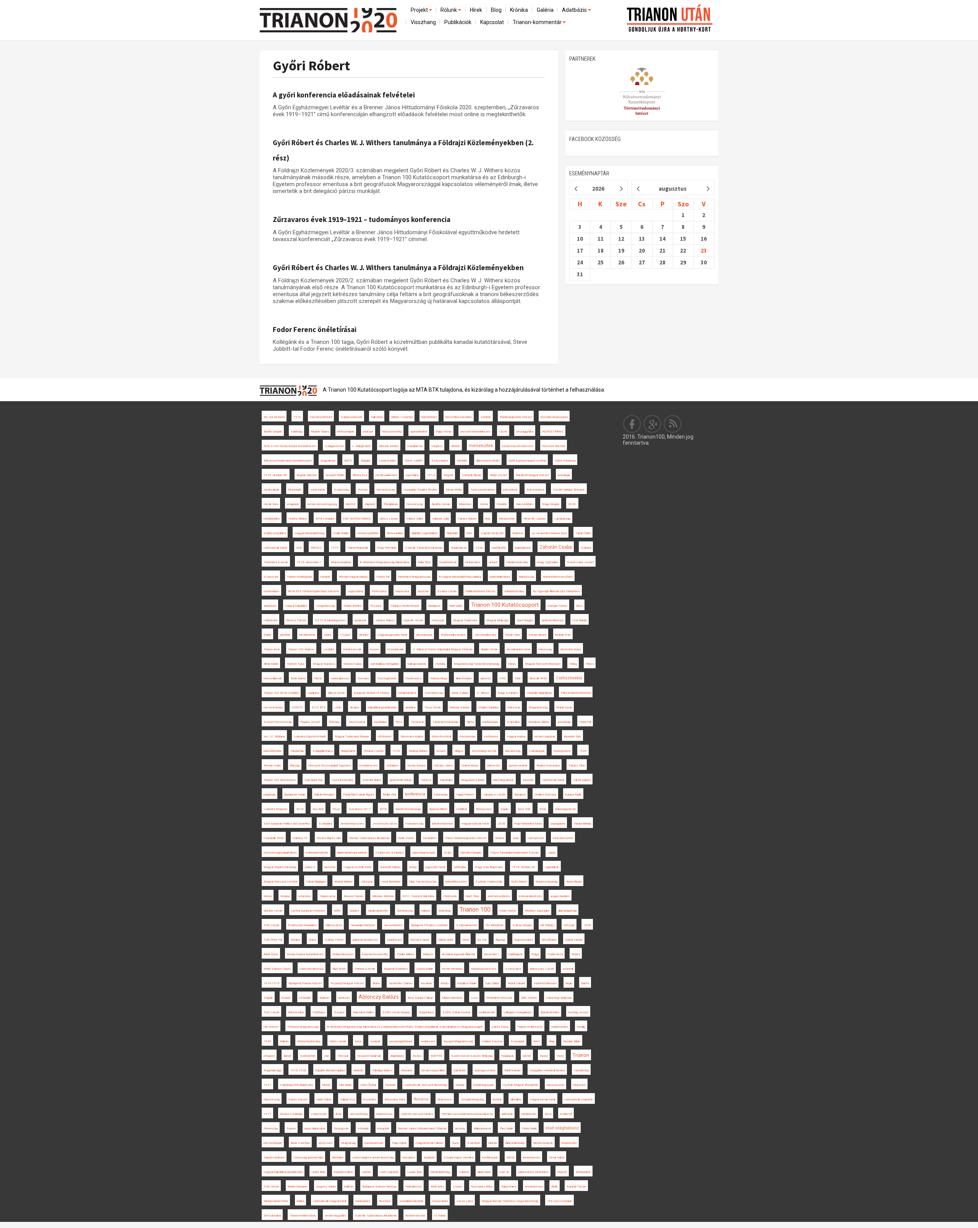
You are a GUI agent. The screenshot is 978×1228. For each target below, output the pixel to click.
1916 (297, 417)
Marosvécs (444, 1099)
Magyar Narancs (324, 664)
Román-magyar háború (353, 576)
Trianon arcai (327, 896)
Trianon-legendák (357, 547)
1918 (396, 751)
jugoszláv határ (435, 867)
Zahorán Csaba (555, 547)
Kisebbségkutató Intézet (516, 417)
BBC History (529, 998)
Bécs (579, 606)
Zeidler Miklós (405, 954)
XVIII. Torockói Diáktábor (418, 896)
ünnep (413, 867)
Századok (518, 1041)
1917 (267, 1114)
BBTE (348, 460)
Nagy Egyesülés (547, 562)
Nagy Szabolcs (508, 693)
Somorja (363, 678)
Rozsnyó (384, 1201)
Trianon (581, 1055)
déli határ (507, 1114)
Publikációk (457, 22)
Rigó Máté (339, 968)
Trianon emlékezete (529, 1027)
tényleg (285, 896)
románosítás (307, 635)
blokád (493, 1143)
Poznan (363, 489)
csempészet (536, 838)
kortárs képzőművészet (517, 446)
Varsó (560, 1056)
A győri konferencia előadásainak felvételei (344, 94)
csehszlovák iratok (275, 547)
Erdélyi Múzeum (342, 954)
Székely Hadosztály (489, 881)
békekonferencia (442, 823)
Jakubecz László (494, 794)
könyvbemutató (563, 838)
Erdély (267, 635)
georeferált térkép (401, 780)
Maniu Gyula (564, 707)
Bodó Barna (298, 678)
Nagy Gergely (550, 504)
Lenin (337, 707)
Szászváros (513, 968)
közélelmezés (368, 765)
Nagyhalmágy (273, 1070)
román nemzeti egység (322, 504)
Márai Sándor (516, 983)
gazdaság (564, 722)
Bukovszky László (542, 968)
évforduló (305, 998)
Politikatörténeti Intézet (480, 591)
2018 (300, 809)
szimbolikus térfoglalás (384, 664)
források (390, 1085)
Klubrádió (452, 533)
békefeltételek (273, 751)
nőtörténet (385, 736)
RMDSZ (316, 547)
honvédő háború (390, 867)
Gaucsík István (413, 620)
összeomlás (467, 736)
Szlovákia (513, 722)
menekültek (481, 445)
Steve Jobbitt (414, 460)
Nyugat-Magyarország (458, 1041)
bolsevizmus (384, 1114)
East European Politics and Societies (287, 823)
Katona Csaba (352, 664)
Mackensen (569, 1143)
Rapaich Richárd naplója (330, 1070)
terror (358, 1041)
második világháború (539, 693)
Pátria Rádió (529, 1128)
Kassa (544, 1056)
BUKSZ (351, 504)
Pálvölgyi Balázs (382, 1070)
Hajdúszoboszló (351, 417)
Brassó (455, 446)
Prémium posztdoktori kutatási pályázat (467, 1114)
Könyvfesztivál (441, 736)
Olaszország (272, 1099)
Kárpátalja (446, 780)
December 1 (492, 954)
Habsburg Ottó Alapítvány (296, 1085)
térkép (268, 896)
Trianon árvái (271, 649)
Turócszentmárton (482, 489)
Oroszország (414, 504)
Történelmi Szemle (276, 562)
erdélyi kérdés (559, 1027)
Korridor (460, 1085)
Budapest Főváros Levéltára (429, 925)
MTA (383, 809)
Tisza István (432, 707)
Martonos (579, 1085)
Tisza (336, 809)
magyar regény (516, 736)
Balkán (284, 1041)
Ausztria (329, 867)
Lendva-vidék (387, 460)
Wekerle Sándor (460, 707)
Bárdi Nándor (512, 1070)
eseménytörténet (321, 417)
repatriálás (380, 722)
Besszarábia (395, 533)
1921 (267, 1085)
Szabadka (325, 823)
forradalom (429, 838)
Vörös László (337, 1041)
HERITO (297, 707)
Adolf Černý (271, 954)
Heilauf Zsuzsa (492, 1041)
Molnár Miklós (343, 881)
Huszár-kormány (342, 780)
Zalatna (464, 1172)
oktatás (460, 1128)
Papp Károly (399, 1143)
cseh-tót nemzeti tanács (417, 1114)
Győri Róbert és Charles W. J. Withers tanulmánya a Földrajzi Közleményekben (398, 267)
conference (491, 736)
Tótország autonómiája (308, 1157)
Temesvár (417, 722)
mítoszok (438, 620)
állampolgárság (567, 910)
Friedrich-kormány (517, 562)
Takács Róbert (467, 518)
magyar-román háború (429, 1143)
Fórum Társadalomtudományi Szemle (514, 852)
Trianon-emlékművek (303, 1215)
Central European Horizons (308, 910)
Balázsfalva (508, 1186)
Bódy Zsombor (300, 1143)
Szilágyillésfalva (322, 751)
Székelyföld (307, 1056)
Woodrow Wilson (538, 722)
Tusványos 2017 (359, 809)
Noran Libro (512, 635)
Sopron (291, 1128)
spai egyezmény (484, 1070)
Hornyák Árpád (471, 475)
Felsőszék (450, 896)
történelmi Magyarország (414, 576)
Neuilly (581, 1027)
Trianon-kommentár (538, 22)
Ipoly (516, 838)
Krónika (519, 10)
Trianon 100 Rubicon (301, 649)
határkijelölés (272, 518)
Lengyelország (325, 606)
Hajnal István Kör (492, 533)
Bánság (295, 765)
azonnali (568, 968)
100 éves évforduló (559, 1201)
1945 (267, 1041)
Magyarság (348, 1143)
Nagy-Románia (386, 547)
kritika (300, 1201)
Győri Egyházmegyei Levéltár (527, 460)
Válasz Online (414, 518)
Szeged (339, 1012)
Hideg (573, 664)
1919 (334, 547)
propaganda (558, 823)
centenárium (271, 591)
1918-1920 (298, 1070)
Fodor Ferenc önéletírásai (314, 329)
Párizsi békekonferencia (576, 693)
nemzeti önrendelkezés (475, 431)
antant (493, 562)
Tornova (426, 780)
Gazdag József (578, 1012)
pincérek (285, 635)
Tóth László (271, 925)
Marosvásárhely (341, 562)
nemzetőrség (359, 1114)
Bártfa (585, 983)
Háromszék (319, 1114)
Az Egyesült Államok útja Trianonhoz (556, 591)
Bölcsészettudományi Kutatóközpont (288, 460)
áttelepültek (583, 1172)
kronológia (564, 475)
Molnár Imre (563, 635)
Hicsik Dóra (271, 504)
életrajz (364, 635)
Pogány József (310, 722)
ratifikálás (460, 867)
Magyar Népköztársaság (280, 867)
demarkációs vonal (518, 649)
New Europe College (420, 998)
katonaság (440, 794)
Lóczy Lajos (465, 1201)
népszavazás (555, 1085)
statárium (392, 765)
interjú (445, 983)
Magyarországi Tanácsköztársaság (476, 664)
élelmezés (493, 765)
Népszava (402, 591)
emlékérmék (487, 1012)
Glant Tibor (472, 896)
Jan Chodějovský (485, 635)
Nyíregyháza (562, 751)
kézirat (286, 998)
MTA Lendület (325, 518)
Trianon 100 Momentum (280, 780)
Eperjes (354, 910)
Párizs (590, 664)
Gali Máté (459, 1070)
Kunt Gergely (525, 620)
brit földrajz (548, 925)
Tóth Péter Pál (273, 939)
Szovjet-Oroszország (277, 722)
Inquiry (504, 809)
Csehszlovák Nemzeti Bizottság (425, 1085)
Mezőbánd (549, 939)
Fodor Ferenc (507, 910)
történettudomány (309, 1041)
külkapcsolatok (417, 664)
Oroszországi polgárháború (280, 852)
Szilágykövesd (334, 446)
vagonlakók (552, 867)
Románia (421, 1099)
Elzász (417, 1056)
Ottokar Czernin (374, 751)
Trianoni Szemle (365, 968)
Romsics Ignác (419, 939)
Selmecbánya (535, 489)
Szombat (473, 1143)
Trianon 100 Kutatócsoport (505, 604)
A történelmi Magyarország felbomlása (384, 562)
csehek (366, 1172)
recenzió (423, 591)
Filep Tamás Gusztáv (423, 881)
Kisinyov (428, 954)
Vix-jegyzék (341, 1128)
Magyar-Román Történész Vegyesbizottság (510, 1201)
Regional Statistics (396, 968)
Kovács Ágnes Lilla (328, 838)
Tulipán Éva (347, 1099)
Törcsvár (342, 1056)
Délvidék (462, 460)
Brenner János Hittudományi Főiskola (422, 1128)
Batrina (499, 838)
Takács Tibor (576, 765)
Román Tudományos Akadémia (369, 838)
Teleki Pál (585, 722)
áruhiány (410, 707)
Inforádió (363, 1128)
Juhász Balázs (385, 620)
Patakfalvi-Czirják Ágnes (358, 794)
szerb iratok (317, 489)
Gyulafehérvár (448, 562)
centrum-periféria (367, 533)
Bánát (287, 1056)
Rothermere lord (415, 1215)
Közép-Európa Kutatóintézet (305, 954)
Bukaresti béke (550, 1012)
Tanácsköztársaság (445, 722)
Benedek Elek (572, 736)
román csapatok (544, 736)
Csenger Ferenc (557, 606)
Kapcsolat (492, 22)
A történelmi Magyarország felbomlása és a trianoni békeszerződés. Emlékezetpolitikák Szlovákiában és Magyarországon (405, 1027)
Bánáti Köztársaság (408, 809)
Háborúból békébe (317, 852)
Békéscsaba (296, 1012)
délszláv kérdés (388, 446)
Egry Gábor (492, 983)
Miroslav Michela (382, 896)
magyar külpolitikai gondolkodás (283, 1172)
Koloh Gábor (323, 1099)
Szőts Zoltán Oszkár (456, 1012)
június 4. (310, 867)
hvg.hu (374, 649)
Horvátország (434, 693)
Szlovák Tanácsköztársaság (423, 547)
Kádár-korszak (352, 649)
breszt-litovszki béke (458, 417)
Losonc (457, 1186)
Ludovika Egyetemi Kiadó (310, 736)
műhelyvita (270, 620)
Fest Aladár (579, 620)
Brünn (376, 983)
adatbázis (270, 606)
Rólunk (449, 10)
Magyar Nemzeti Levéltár (280, 881)
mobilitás (461, 809)
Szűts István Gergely (396, 1012)
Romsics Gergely (470, 852)
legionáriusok (523, 547)
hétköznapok (345, 431)
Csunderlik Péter (274, 838)
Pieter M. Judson (534, 518)
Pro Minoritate (495, 925)
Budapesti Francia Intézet (305, 983)
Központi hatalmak (369, 1056)
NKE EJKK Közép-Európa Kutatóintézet (290, 446)
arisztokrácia (424, 635)
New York (524, 809)
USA (299, 547)
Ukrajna (354, 707)
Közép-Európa (416, 765)
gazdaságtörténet (400, 1041)
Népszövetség (392, 431)
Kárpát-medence (274, 1157)
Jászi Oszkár (356, 722)
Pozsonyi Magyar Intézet (347, 983)
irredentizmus (531, 1157)
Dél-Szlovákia (272, 1215)
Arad (338, 1114)
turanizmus (394, 939)
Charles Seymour (545, 794)
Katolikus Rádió (466, 983)
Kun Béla (318, 809)
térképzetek (507, 518)
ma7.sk (504, 1172)
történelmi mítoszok (499, 998)
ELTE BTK (318, 707)
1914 (431, 475)
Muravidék (294, 489)
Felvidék (502, 504)
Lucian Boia (414, 1172)
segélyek (429, 1157)
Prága (535, 954)
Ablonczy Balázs (379, 997)
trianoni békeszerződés (558, 576)
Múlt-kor (517, 533)
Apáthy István (441, 504)
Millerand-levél (482, 1128)
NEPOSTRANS (552, 431)
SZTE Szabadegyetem (330, 620)
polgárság (269, 794)
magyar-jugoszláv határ (392, 635)
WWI (536, 1041)
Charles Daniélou (488, 707)
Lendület (328, 649)
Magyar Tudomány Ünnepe (352, 736)
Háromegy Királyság (559, 998)
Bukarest (520, 794)
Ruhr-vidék (455, 606)
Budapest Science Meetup (379, 1186)
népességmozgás (423, 852)
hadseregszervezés (483, 968)
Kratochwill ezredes (453, 635)
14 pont (345, 635)
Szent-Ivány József (580, 562)
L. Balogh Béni (361, 446)
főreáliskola (391, 504)
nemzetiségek (273, 1143)
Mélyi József (498, 475)
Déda (465, 939)
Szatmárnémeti (466, 925)
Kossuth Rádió (334, 475)
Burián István (489, 649)
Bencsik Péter (538, 678)
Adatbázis (575, 10)
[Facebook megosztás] (632, 424)
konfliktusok (490, 1157)
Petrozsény (379, 591)
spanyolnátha (418, 431)
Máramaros (472, 562)
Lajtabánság (562, 518)
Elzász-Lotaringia (291, 1114)
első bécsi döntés (499, 896)
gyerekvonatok (518, 765)
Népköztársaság (546, 881)
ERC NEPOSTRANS (357, 518)
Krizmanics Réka (481, 1186)
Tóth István (271, 1186)
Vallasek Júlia (440, 518)
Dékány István (273, 910)
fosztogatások (387, 678)
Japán (551, 852)
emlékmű (566, 1114)
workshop (445, 910)
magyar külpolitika (296, 606)
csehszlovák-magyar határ (330, 1201)
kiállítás (348, 1186)
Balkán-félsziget (324, 794)
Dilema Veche (336, 693)
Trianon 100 (475, 909)
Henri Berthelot (390, 881)
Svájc (448, 852)
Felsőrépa (319, 1012)
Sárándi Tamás (576, 1186)
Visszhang (423, 22)
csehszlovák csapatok (578, 1099)
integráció (383, 1128)
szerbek (486, 417)
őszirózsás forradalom (302, 925)
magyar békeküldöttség (309, 533)
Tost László (271, 1012)
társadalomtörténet (363, 925)
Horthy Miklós (297, 518)
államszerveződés (488, 460)
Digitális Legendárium (424, 533)
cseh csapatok (389, 1172)
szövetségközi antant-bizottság (372, 1157)
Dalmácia (376, 417)
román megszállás (433, 1070)
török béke (437, 1186)
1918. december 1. (309, 562)
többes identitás (452, 998)
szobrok (375, 1041)
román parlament (386, 475)
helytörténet (429, 417)
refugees (269, 1056)
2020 (501, 823)
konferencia (415, 794)
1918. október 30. (524, 867)
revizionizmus (533, 1186)
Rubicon (324, 998)
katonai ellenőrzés (530, 896)
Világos (458, 751)
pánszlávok (510, 489)
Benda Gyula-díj (543, 1143)
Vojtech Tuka (295, 664)
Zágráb (268, 998)
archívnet (344, 998)
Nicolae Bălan (571, 1041)
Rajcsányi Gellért (363, 1012)
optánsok (360, 620)
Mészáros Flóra (395, 1099)
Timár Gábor (556, 1157)
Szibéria (586, 547)
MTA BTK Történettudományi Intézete (313, 591)
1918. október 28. (276, 475)
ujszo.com (325, 1143)
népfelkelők (499, 547)
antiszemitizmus (552, 620)
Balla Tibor (424, 562)
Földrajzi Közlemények (404, 606)
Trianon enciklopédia (299, 576)
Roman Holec (272, 765)
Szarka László (447, 591)
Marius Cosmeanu (548, 765)
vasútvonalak (424, 968)
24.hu (479, 547)
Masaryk (407, 1070)
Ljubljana (313, 693)
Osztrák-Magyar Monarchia (520, 1085)
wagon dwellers (560, 896)
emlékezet (428, 1041)
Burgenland (348, 751)
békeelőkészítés (456, 881)
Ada (487, 518)
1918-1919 (272, 983)
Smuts (440, 751)
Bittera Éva (360, 475)
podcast (368, 431)
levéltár (497, 1099)
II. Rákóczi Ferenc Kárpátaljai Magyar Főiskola (442, 649)
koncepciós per (373, 1143)
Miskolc (358, 1070)
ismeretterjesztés (352, 823)
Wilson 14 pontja (402, 417)
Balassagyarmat (565, 809)
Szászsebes (439, 460)
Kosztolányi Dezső (484, 751)
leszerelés (369, 1099)
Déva (548, 1114)
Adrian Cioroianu (297, 1186)
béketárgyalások (503, 780)
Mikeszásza (333, 925)
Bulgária (365, 460)
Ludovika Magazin (275, 809)
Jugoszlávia (355, 591)
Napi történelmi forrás (528, 823)
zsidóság (296, 431)
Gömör (527, 1056)
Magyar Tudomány (465, 620)
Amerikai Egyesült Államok (458, 954)
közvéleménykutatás (554, 417)
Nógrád (448, 475)
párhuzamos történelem (533, 1172)
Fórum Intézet (298, 1099)
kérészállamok (273, 678)
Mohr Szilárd (460, 693)
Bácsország (512, 751)
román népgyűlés (335, 1215)
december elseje (570, 649)
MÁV (337, 910)
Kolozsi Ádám (524, 504)
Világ (551, 1041)
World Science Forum (277, 968)
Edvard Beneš (537, 635)
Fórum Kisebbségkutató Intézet (465, 838)
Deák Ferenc (406, 838)
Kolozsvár (513, 707)
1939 (583, 751)
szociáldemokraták (411, 1201)
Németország (385, 489)
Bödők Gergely (273, 431)
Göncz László (389, 518)
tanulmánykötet (378, 910)
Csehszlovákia (569, 678)
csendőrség (581, 1070)
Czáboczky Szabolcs (389, 852)
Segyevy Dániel (325, 1186)
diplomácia (484, 1172)
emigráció (293, 504)
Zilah (518, 678)
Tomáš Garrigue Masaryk (569, 489)
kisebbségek (490, 722)
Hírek (476, 10)
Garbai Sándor (574, 939)
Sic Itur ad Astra (274, 417)
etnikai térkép (469, 765)
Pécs (398, 722)
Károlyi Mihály (582, 823)
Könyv (512, 664)
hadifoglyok (515, 954)
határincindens (407, 693)
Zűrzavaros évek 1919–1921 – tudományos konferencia (361, 219)
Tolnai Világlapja (315, 881)
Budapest (434, 606)
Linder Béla (318, 1172)
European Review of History (371, 693)
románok (426, 983)
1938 (587, 925)
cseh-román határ (553, 780)
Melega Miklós (418, 751)
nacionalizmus (340, 678)
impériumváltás (343, 1172)
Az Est (482, 939)
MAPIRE (436, 1056)
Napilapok (507, 1056)
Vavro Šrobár (368, 1085)
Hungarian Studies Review (420, 489)
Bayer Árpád (573, 881)
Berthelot (337, 1157)
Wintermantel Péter (276, 1201)
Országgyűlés (524, 431)
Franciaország (414, 823)
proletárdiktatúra (500, 576)
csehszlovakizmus (312, 968)
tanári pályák (271, 489)
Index (327, 635)
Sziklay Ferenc (334, 939)
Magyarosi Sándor (472, 780)
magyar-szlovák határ (475, 823)
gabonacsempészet (365, 939)
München (465, 504)
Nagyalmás (328, 460)
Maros (576, 954)
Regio (568, 983)
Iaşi (326, 1056)
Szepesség (341, 489)
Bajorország (526, 576)
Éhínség (334, 722)
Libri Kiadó (345, 1085)
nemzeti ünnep (273, 707)
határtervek (528, 1114)
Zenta (484, 504)
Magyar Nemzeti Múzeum (542, 664)
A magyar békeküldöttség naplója (460, 576)
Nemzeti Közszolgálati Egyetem (329, 765)
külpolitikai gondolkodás (382, 707)
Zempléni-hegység (472, 1099)
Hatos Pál (382, 576)
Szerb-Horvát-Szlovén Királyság (471, 1056)
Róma (510, 1157)
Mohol (326, 1085)
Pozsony (376, 606)
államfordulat (464, 678)
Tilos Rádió (506, 1128)
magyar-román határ (542, 1099)
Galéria (545, 10)
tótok (542, 809)
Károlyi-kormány (514, 591)
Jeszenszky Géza (384, 823)
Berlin (554, 1186)
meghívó (436, 446)
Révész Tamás (296, 620)
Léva (474, 998)
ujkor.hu (486, 678)
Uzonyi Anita (440, 1201)
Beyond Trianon (353, 896)
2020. (572, 504)
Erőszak (569, 925)
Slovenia (528, 780)
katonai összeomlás (375, 954)
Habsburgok (537, 751)
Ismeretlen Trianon (400, 983)
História (440, 664)
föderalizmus (413, 1186)
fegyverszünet (523, 939)
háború (425, 910)
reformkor (304, 896)
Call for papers (582, 780)
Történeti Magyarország (302, 1027)
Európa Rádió (573, 794)
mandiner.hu (415, 446)
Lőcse (503, 431)
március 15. (300, 838)
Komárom (408, 1157)
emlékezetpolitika (275, 533)
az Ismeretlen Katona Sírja (549, 533)
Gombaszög (405, 910)
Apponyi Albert (438, 809)
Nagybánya (426, 1012)
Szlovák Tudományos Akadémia (376, 1215)
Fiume (318, 678)
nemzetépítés (393, 925)
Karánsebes (362, 1201)
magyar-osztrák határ (357, 867)
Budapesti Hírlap (294, 794)
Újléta (470, 722)
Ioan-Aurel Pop (313, 780)
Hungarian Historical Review (547, 1070)
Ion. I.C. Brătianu (274, 736)
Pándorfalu (297, 751)
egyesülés (412, 475)
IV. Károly (440, 1215)
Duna (455, 1143)
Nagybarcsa (458, 547)
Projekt (420, 10)
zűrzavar (366, 881)
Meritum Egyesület (537, 910)
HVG (502, 678)
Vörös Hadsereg (565, 460)
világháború (397, 1056)
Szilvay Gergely (522, 925)
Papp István (444, 431)
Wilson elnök (445, 939)
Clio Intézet (271, 1027)
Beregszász (484, 809)
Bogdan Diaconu (306, 475)
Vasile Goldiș (340, 533)
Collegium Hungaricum (518, 1012)
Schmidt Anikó (371, 780)
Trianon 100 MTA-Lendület (281, 693)
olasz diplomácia (314, 1128)
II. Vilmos (483, 693)
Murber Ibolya (320, 431)
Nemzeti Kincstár (553, 446)
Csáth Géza (555, 954)
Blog (496, 10)
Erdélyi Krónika (352, 606)
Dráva (312, 939)
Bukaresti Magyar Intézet (532, 475)
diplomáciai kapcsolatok (352, 852)
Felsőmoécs (413, 678)
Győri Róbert (311, 65)
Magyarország (538, 707)
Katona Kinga (438, 678)
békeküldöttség (440, 1172)
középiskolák (395, 649)
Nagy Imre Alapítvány (489, 867)
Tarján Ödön (583, 533)
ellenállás (515, 1099)
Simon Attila (453, 489)
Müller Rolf (389, 794)
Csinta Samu (500, 1027)
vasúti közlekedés (545, 983)
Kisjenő (562, 1172)
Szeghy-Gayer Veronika (458, 1157)
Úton (469, 533)
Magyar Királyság (497, 620)
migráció (369, 504)
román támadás (452, 968)
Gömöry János (443, 765)
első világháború (562, 1128)
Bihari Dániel (271, 664)
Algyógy (500, 939)
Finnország (271, 1128)
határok (325, 576)
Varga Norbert (465, 794)
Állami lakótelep (515, 1143)
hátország (545, 649)
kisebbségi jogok (483, 1085)
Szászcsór (271, 576)
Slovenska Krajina (411, 736)
